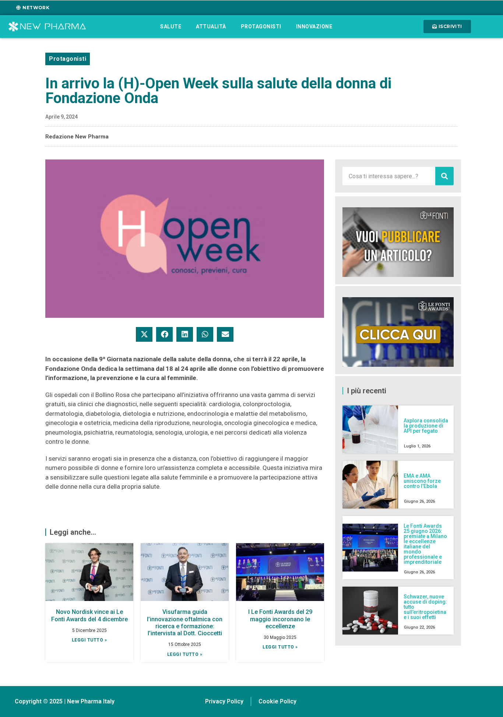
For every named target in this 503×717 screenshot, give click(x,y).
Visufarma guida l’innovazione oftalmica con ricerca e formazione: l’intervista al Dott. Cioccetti (184, 622)
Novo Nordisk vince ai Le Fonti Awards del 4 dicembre (89, 615)
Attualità (211, 26)
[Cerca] (444, 176)
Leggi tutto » (89, 640)
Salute (170, 26)
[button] (144, 334)
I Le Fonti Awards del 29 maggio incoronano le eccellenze (280, 618)
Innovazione (314, 26)
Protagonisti (261, 26)
